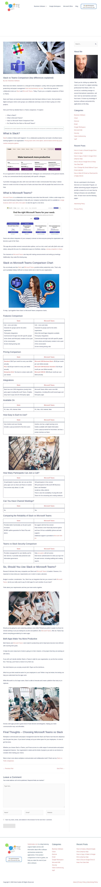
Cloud (76, 118)
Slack (18, 91)
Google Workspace (55, 6)
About (75, 882)
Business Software (39, 6)
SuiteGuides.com (33, 844)
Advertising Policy (79, 203)
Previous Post (8, 768)
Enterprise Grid (9, 372)
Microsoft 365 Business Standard (45, 366)
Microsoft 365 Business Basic (44, 361)
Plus (5, 366)
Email (75, 124)
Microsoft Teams (28, 91)
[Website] (55, 813)
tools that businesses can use (34, 88)
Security (76, 133)
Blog (76, 6)
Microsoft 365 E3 (40, 372)
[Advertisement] (50, 24)
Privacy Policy (78, 209)
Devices (76, 121)
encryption (41, 553)
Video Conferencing (80, 136)
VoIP (75, 139)
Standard (7, 361)
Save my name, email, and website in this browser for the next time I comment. (28, 820)
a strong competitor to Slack (54, 249)
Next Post (60, 768)
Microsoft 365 (78, 130)
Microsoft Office (68, 6)
